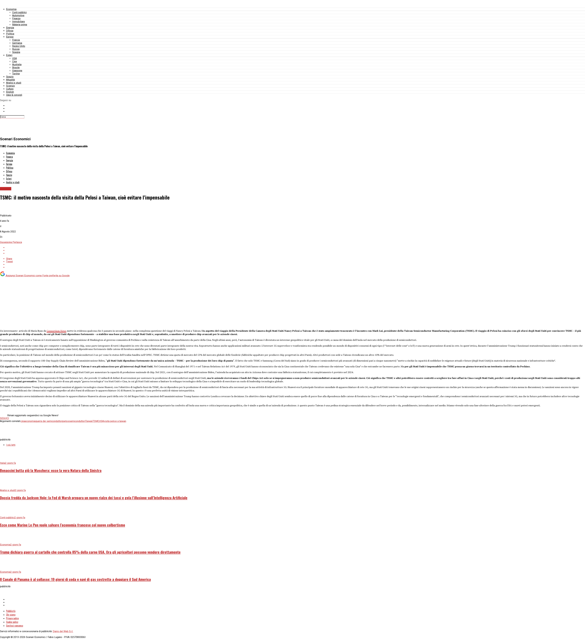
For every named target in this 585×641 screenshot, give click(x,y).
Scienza (10, 85)
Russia (16, 49)
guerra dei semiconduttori (49, 421)
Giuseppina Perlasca (11, 242)
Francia (16, 40)
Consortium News (56, 330)
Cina (14, 61)
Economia (11, 9)
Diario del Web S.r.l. (63, 631)
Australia (16, 64)
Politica (10, 33)
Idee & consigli (14, 95)
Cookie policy (12, 622)
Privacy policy (12, 618)
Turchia (16, 73)
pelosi (66, 421)
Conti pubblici (19, 12)
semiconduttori (77, 421)
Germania (17, 43)
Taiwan (89, 421)
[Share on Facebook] (295, 247)
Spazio (10, 76)
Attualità (10, 79)
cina (23, 421)
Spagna (16, 52)
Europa (9, 36)
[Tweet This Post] (295, 250)
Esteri (9, 55)
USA (14, 58)
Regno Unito (18, 46)
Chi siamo (10, 614)
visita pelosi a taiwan (115, 421)
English (10, 91)
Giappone (17, 70)
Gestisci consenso (14, 625)
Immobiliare (18, 21)
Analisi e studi (13, 82)
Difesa (9, 30)
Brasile (16, 67)
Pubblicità (10, 611)
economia (30, 421)
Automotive (18, 15)
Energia (10, 27)
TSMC (96, 421)
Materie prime (19, 24)
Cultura (9, 88)
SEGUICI (4, 418)
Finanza (16, 18)
